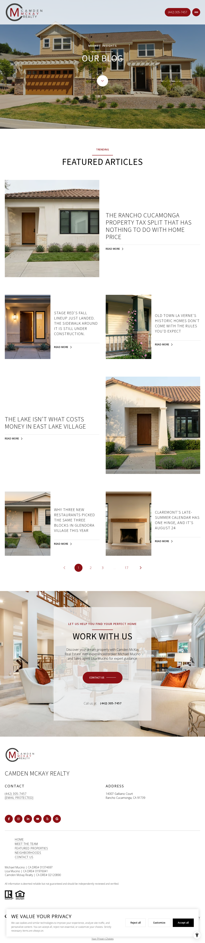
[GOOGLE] (57, 819)
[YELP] (47, 819)
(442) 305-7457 (177, 12)
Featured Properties (31, 848)
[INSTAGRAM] (18, 819)
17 (126, 568)
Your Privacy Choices (102, 938)
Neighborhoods (28, 853)
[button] (103, 677)
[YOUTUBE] (38, 819)
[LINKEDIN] (28, 819)
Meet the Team (26, 844)
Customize (159, 922)
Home (19, 839)
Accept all (183, 922)
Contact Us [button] (24, 857)
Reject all (136, 922)
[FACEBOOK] (9, 819)
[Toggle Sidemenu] (196, 12)
